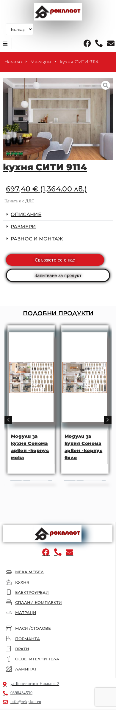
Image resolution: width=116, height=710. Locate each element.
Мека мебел (29, 571)
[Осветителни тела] (9, 659)
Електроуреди (32, 592)
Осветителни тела (37, 659)
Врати (22, 648)
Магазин (40, 61)
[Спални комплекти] (9, 602)
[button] (5, 43)
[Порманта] (9, 638)
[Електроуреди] (9, 592)
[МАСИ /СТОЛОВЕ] (9, 628)
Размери (23, 226)
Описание (26, 214)
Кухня (22, 582)
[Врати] (9, 648)
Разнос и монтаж (37, 239)
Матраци (25, 612)
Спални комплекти (38, 602)
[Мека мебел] (9, 572)
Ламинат (26, 669)
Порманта (27, 638)
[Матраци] (9, 612)
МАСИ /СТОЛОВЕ (33, 628)
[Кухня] (9, 582)
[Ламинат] (9, 669)
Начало (13, 61)
